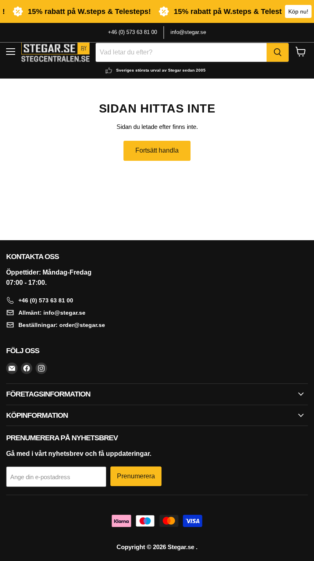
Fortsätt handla (157, 150)
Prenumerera (136, 476)
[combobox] (181, 52)
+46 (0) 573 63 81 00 (132, 32)
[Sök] (278, 52)
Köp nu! (298, 11)
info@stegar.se (188, 32)
